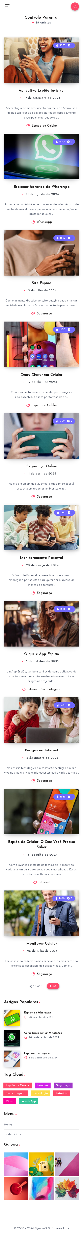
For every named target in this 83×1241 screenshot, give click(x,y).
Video (10, 1101)
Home (8, 1125)
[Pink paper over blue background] (16, 1164)
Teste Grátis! (13, 1134)
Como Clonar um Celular (41, 375)
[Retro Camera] (41, 1164)
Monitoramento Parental (41, 558)
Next (53, 986)
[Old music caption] (67, 1164)
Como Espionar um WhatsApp (43, 1033)
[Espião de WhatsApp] (12, 1018)
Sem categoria (50, 689)
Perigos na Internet (41, 750)
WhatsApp (44, 222)
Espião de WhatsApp (37, 1013)
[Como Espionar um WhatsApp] (12, 1038)
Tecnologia (40, 1093)
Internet (33, 689)
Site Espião (41, 283)
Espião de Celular (44, 125)
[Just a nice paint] (41, 1188)
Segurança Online (41, 466)
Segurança (44, 313)
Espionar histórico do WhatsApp (41, 187)
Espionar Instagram (37, 1053)
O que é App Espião (41, 654)
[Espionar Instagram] (12, 1059)
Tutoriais (62, 1093)
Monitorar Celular (41, 944)
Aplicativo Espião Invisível (41, 91)
